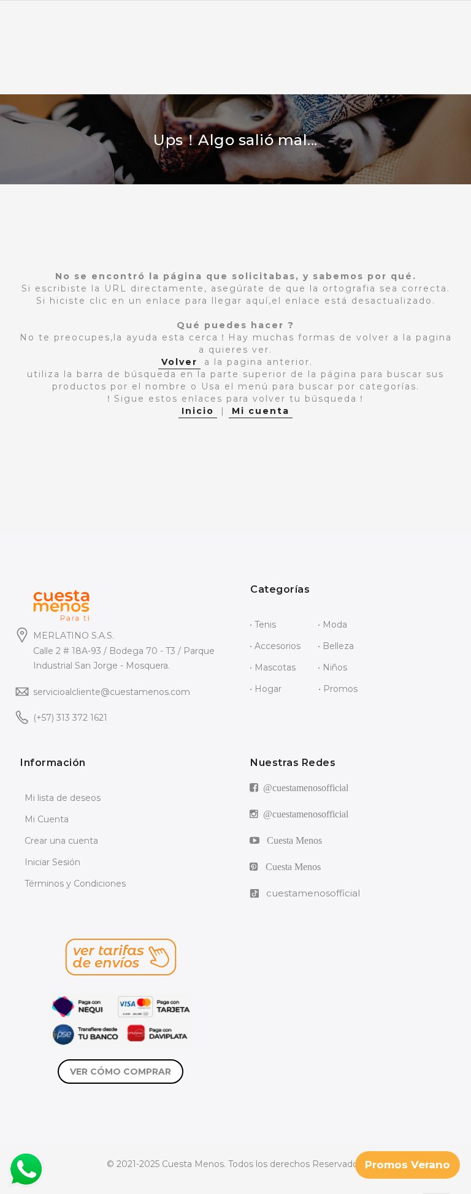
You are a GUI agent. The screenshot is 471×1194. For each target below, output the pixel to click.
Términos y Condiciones (75, 883)
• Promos (338, 688)
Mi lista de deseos (63, 797)
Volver (179, 361)
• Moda (332, 624)
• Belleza (336, 645)
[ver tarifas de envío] (120, 957)
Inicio (198, 410)
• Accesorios (275, 645)
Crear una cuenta (61, 840)
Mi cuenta (260, 410)
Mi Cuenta (47, 819)
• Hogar (265, 688)
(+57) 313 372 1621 (70, 717)
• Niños (332, 667)
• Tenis (263, 624)
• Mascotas (273, 667)
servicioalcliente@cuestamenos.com (111, 691)
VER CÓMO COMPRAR (120, 1071)
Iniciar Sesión (52, 862)
